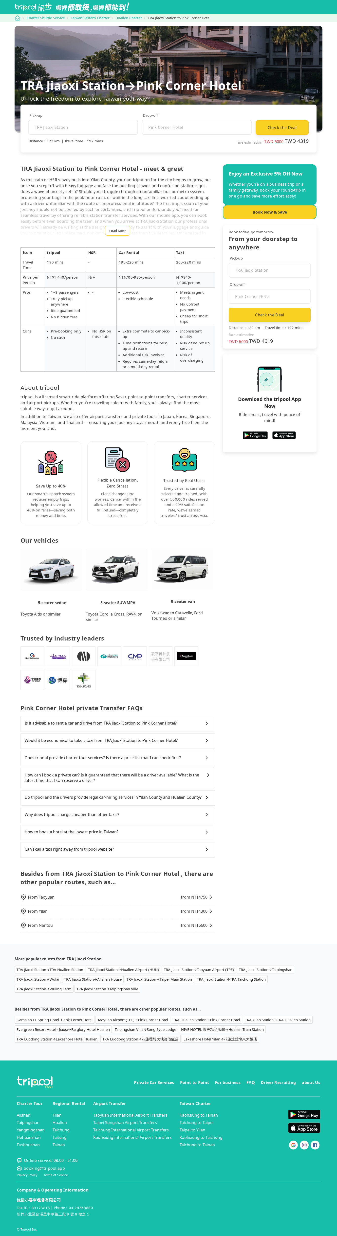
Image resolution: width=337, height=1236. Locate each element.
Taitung (60, 1137)
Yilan (57, 1115)
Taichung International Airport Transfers (131, 1130)
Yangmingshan (31, 1130)
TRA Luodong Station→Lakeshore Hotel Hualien (57, 1039)
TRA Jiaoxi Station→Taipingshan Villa (107, 988)
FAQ (250, 1082)
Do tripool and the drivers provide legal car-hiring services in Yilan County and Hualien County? (113, 797)
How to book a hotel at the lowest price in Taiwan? (71, 832)
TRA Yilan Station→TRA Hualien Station (278, 1019)
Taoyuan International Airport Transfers (130, 1115)
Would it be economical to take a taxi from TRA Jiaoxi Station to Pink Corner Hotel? (101, 740)
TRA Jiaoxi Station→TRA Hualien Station (50, 969)
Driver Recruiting (278, 1082)
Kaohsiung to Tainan (199, 1115)
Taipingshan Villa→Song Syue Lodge (145, 1029)
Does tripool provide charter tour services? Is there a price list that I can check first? (103, 757)
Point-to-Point (194, 1082)
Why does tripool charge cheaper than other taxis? (72, 814)
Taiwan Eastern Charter (90, 18)
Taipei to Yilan (192, 1130)
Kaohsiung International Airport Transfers (132, 1137)
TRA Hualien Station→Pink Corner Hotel (206, 1019)
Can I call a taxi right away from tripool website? (69, 849)
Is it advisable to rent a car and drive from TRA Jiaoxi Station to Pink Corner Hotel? (101, 723)
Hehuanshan (29, 1137)
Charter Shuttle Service (46, 18)
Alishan (23, 1115)
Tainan (59, 1145)
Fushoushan (28, 1145)
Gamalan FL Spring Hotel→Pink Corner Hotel (55, 1019)
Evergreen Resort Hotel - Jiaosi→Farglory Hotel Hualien (63, 1029)
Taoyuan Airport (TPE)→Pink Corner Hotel (132, 1019)
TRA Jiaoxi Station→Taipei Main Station (159, 979)
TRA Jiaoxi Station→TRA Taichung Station (231, 979)
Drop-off (150, 115)
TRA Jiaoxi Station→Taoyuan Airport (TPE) (199, 969)
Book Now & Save (270, 212)
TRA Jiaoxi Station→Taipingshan (265, 969)
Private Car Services (154, 1082)
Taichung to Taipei (196, 1122)
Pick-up (35, 115)
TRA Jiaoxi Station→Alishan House (93, 979)
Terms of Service (55, 1175)
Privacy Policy (27, 1175)
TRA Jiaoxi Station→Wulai (38, 979)
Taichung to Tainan (197, 1145)
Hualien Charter (128, 18)
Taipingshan (28, 1122)
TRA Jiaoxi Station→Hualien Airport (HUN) (123, 969)
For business (228, 1082)
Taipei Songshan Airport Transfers (125, 1122)
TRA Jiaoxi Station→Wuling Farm (44, 988)
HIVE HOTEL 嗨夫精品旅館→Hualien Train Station (222, 1029)
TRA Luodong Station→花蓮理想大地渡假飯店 (140, 1039)
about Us (311, 1082)
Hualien (60, 1122)
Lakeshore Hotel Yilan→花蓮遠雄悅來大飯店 (220, 1039)
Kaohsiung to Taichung (201, 1137)
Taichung (61, 1130)
